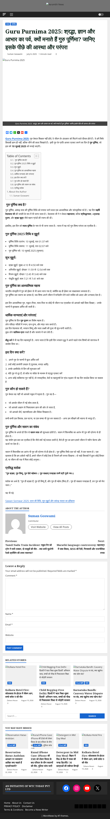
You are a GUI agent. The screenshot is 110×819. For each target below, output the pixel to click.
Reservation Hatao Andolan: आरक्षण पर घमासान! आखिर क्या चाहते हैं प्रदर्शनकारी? (15, 759)
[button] (4, 14)
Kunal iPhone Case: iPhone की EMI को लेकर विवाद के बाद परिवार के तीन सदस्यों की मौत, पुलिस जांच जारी (42, 759)
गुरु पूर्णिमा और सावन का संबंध (24, 184)
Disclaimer (27, 806)
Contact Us (28, 802)
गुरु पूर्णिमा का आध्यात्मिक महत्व (25, 170)
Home (7, 802)
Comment (11, 575)
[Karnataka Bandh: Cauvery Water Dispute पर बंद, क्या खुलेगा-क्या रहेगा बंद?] (89, 675)
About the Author (18, 191)
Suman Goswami (14, 54)
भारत (7, 24)
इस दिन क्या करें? (20, 177)
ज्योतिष (13, 24)
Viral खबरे (79, 683)
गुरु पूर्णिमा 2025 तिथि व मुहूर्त (24, 163)
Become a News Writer (36, 809)
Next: (81, 546)
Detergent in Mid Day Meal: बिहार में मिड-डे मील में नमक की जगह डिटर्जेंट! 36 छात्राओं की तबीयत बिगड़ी (67, 759)
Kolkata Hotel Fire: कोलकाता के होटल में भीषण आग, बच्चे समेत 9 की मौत (19, 693)
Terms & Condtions (13, 809)
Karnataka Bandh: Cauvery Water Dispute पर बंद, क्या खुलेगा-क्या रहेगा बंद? (88, 693)
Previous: (29, 546)
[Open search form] (106, 14)
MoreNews (48, 815)
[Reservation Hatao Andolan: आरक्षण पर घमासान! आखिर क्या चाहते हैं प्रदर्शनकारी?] (16, 741)
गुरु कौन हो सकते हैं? (21, 181)
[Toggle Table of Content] (35, 156)
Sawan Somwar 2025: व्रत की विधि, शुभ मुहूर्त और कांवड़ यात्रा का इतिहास (40, 500)
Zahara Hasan (12, 700)
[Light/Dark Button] (101, 14)
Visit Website (38, 527)
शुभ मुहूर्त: (17, 167)
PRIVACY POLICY (12, 806)
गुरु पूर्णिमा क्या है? (20, 160)
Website (9, 635)
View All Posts (61, 527)
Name (9, 614)
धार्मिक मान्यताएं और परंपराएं (24, 174)
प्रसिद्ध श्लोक (19, 188)
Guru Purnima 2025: (17, 138)
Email (9, 624)
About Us (16, 802)
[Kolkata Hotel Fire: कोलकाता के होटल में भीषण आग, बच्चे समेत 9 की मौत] (21, 675)
